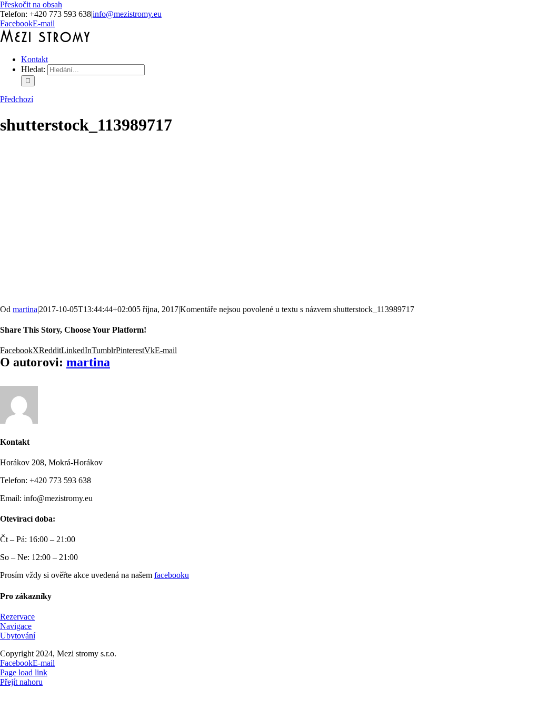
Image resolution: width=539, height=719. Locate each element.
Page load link (23, 672)
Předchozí (16, 99)
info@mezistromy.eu (127, 13)
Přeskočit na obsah (31, 4)
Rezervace (17, 616)
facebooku (171, 575)
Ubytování (17, 635)
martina (25, 309)
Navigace (16, 626)
